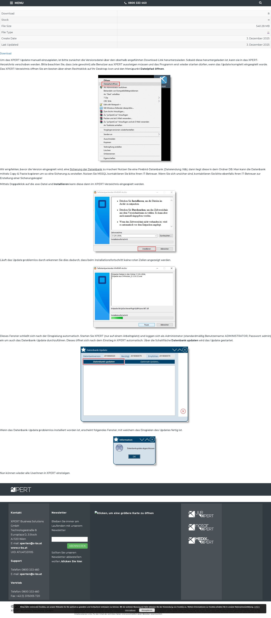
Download (5, 53)
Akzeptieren (146, 610)
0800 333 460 (137, 2)
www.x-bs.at (19, 547)
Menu (19, 3)
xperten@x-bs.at (31, 543)
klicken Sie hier (71, 561)
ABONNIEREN (77, 546)
